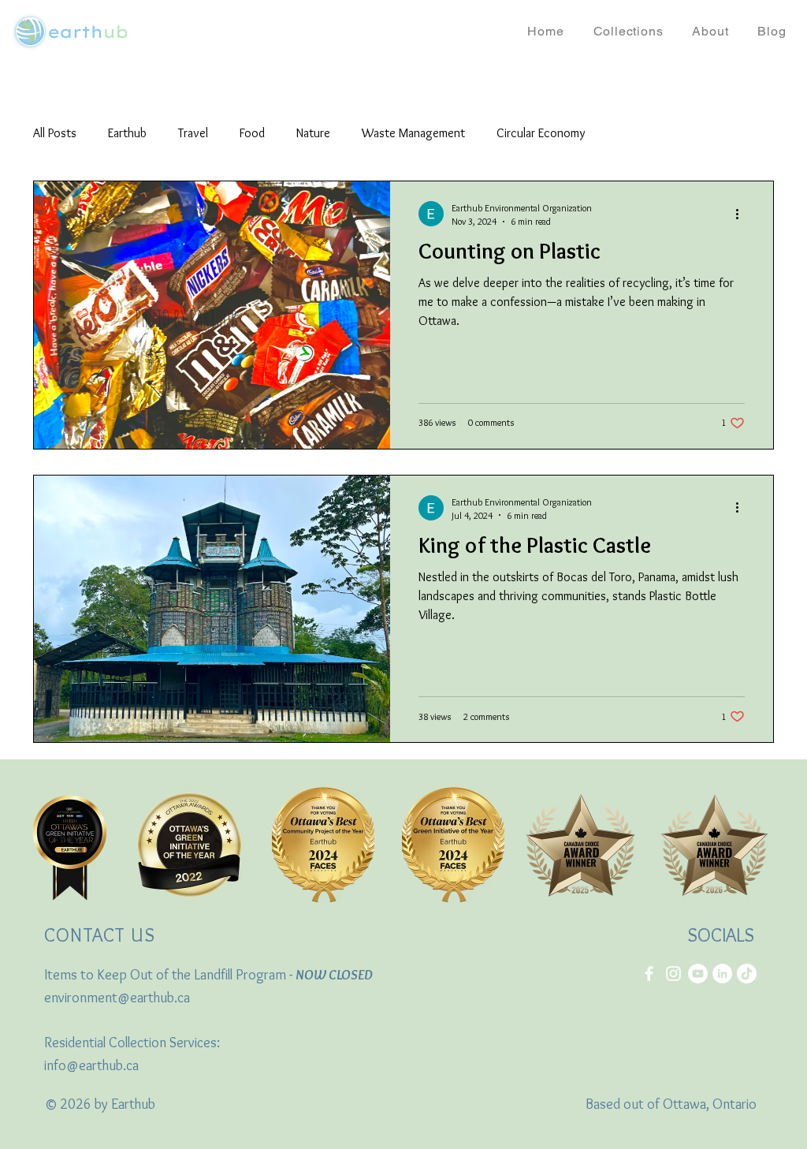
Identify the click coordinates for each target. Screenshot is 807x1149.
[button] (628, 31)
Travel (193, 132)
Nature (313, 132)
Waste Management (413, 132)
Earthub (127, 132)
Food (252, 132)
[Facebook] (649, 973)
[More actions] (742, 213)
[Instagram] (673, 973)
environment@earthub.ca (117, 997)
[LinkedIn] (722, 973)
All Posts (54, 132)
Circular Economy (540, 132)
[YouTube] (698, 973)
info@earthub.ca (91, 1065)
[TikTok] (747, 973)
